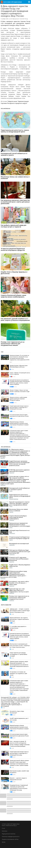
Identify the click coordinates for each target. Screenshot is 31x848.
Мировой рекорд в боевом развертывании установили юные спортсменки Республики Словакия (19, 423)
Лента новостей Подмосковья (10, 845)
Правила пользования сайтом (10, 839)
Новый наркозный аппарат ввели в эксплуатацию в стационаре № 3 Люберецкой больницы (19, 407)
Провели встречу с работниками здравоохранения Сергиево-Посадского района (18, 399)
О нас (3, 828)
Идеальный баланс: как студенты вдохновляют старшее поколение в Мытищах (19, 619)
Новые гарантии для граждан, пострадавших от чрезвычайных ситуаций (18, 654)
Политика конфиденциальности (10, 836)
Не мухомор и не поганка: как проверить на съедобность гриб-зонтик (18, 673)
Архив (3, 842)
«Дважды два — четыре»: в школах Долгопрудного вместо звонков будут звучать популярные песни (20, 610)
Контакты (4, 831)
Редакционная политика (8, 834)
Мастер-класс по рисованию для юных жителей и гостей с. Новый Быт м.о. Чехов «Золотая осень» (20, 645)
